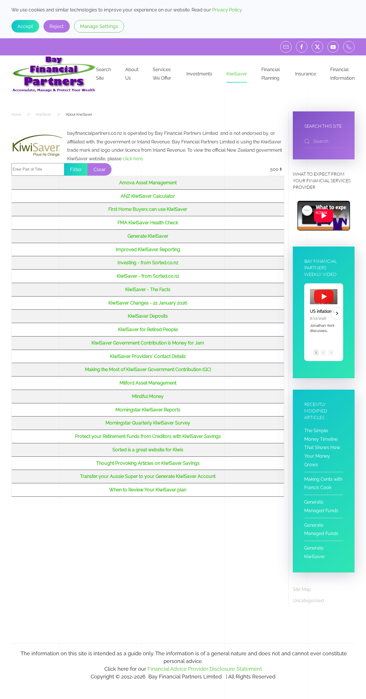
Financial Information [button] (342, 74)
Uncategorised (308, 600)
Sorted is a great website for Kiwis (147, 449)
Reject (56, 26)
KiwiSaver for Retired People (148, 329)
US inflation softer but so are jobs (323, 311)
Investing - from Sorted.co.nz (148, 262)
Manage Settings (99, 26)
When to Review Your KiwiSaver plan (147, 489)
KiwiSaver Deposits (148, 316)
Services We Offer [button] (162, 74)
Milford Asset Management (148, 383)
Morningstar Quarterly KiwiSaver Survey (148, 423)
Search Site (103, 74)
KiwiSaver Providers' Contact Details (148, 356)
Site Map (302, 589)
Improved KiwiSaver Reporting (148, 249)
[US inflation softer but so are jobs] (323, 296)
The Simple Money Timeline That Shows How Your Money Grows (322, 447)
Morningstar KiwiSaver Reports (148, 409)
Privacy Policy (227, 10)
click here (133, 158)
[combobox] (323, 141)
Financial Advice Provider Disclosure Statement (205, 669)
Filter (76, 169)
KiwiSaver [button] (236, 74)
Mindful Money (148, 396)
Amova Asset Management (148, 182)
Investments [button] (199, 74)
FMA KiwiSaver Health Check (148, 222)
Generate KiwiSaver (148, 236)
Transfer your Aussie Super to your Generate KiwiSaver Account (148, 476)
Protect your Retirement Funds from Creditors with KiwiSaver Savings (148, 436)
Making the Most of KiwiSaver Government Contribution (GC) (148, 369)
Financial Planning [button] (270, 74)
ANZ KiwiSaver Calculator (148, 196)
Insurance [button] (305, 74)
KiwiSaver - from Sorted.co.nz (148, 276)
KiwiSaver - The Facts (147, 289)
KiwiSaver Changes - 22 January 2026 (147, 303)
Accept (25, 26)
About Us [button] (131, 74)
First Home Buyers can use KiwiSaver (147, 209)
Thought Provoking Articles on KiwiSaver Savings (148, 463)
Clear (100, 169)
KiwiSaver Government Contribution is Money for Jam (148, 343)
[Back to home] (53, 74)
